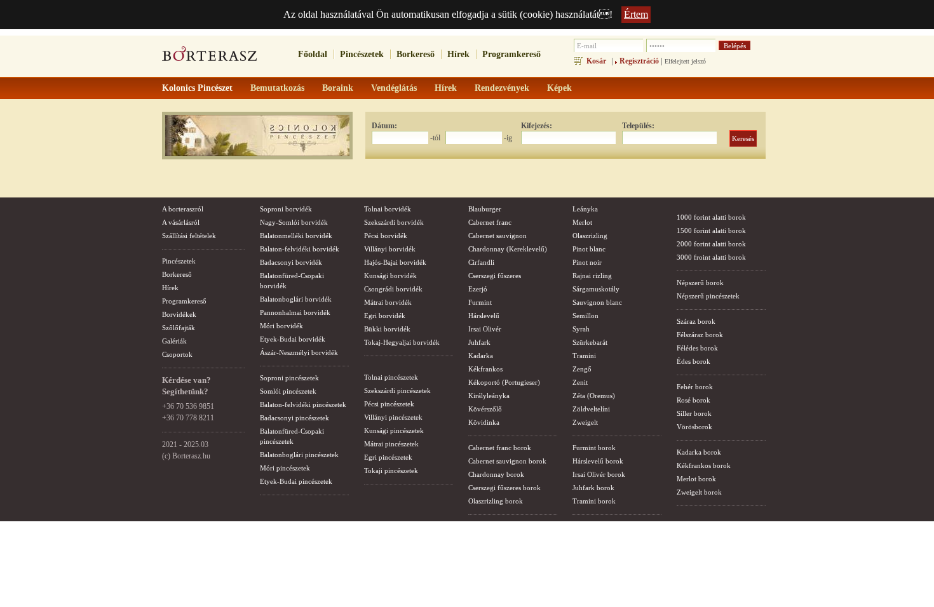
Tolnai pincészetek (391, 377)
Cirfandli (481, 262)
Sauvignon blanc (597, 302)
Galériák (174, 341)
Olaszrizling (589, 235)
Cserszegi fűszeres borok (504, 487)
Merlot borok (696, 479)
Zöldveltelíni (591, 409)
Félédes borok (697, 348)
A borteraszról (182, 209)
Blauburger (484, 209)
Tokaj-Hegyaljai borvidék (402, 342)
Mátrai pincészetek (391, 444)
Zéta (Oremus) (593, 395)
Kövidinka (483, 422)
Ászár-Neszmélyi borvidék (299, 352)
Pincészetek (362, 54)
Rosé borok (693, 400)
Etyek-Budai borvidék (292, 339)
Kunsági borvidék (390, 275)
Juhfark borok (593, 487)
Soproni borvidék (286, 209)
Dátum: (384, 125)
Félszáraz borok (700, 334)
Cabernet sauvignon (497, 235)
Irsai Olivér (484, 329)
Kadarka (480, 355)
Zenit (580, 382)
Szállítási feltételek (189, 235)
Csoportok (177, 354)
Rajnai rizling (592, 275)
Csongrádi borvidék (393, 289)
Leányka (585, 209)
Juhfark (479, 342)
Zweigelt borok (699, 492)
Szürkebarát (589, 342)
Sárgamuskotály (595, 289)
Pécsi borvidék (385, 235)
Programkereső (511, 54)
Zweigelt (585, 422)
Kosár (596, 61)
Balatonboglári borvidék (296, 299)
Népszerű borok (700, 282)
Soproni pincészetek (289, 378)
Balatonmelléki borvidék (296, 235)
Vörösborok (694, 426)
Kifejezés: (536, 125)
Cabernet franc (489, 222)
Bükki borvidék (387, 329)
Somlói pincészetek (288, 391)
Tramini (584, 355)
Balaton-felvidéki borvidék (299, 249)
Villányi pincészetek (393, 417)
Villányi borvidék (390, 249)
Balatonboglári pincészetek (299, 454)
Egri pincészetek (388, 457)
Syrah (581, 329)
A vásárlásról (181, 222)
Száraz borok (696, 321)
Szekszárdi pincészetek (397, 390)
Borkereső (415, 54)
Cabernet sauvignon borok (507, 461)
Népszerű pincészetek (708, 296)
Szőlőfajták (178, 327)
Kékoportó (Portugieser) (504, 382)
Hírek (458, 54)
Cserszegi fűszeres (494, 275)
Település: (638, 125)
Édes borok (693, 361)
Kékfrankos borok (704, 465)
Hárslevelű (483, 315)
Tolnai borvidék (387, 209)
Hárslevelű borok (597, 461)
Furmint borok (594, 447)
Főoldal (312, 54)
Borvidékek (179, 314)
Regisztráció (639, 61)
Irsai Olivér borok (598, 474)
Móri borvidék (281, 326)
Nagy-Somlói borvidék (294, 222)
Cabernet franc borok (499, 447)
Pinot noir (587, 262)
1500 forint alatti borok (711, 230)
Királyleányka (489, 395)
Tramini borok (594, 501)
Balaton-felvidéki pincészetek (303, 404)
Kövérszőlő (485, 409)
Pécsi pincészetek (389, 404)
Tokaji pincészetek (391, 470)
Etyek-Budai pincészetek (296, 481)
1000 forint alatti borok (711, 217)
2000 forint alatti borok (711, 244)
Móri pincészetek (285, 468)
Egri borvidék (384, 315)
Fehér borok (695, 386)
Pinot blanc (589, 249)
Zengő (582, 369)
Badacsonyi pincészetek (294, 418)
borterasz (209, 58)
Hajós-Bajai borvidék (395, 262)
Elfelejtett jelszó (685, 61)
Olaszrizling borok (495, 501)
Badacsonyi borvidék (291, 262)
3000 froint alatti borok (711, 257)
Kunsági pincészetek (394, 430)
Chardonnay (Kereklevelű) (507, 249)
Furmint (480, 302)
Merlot (582, 222)
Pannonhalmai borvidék (295, 312)
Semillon (585, 315)
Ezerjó (477, 289)
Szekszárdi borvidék (394, 222)
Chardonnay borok (496, 474)
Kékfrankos (485, 369)
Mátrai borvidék (388, 302)
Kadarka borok (699, 452)
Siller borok (694, 413)
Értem (636, 14)
